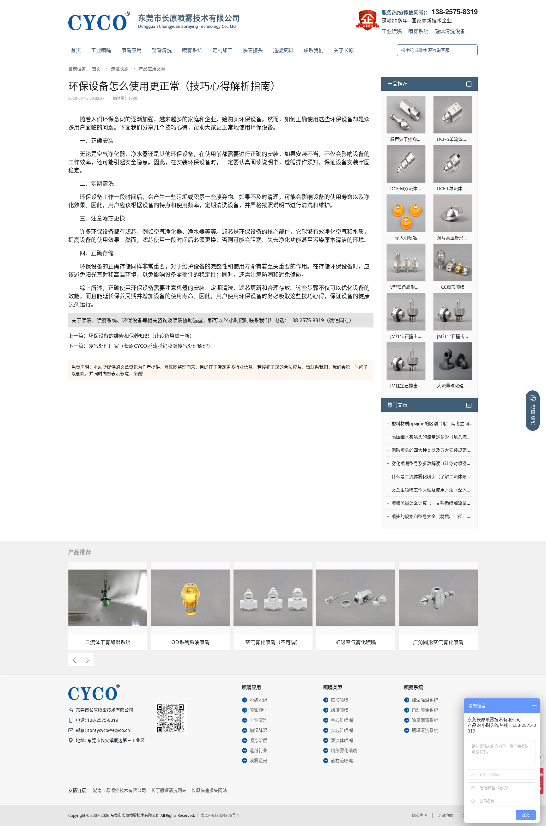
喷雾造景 (258, 760)
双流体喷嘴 (342, 740)
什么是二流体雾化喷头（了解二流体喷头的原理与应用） (431, 476)
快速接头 (253, 50)
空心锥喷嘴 (342, 720)
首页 (76, 50)
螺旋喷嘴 (340, 710)
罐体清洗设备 (450, 31)
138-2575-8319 (455, 11)
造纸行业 (258, 750)
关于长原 (344, 50)
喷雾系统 (418, 31)
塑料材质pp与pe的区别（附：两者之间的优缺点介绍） (431, 423)
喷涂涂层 (258, 740)
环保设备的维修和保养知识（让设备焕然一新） (141, 335)
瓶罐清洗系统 (425, 730)
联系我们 (313, 50)
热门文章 (397, 404)
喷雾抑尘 (258, 710)
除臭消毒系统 (425, 720)
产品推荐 (397, 83)
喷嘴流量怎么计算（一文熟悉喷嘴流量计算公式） (431, 503)
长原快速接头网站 (209, 790)
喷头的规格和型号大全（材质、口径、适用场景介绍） (431, 516)
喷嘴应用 (131, 50)
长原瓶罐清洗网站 (168, 790)
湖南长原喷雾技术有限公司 (119, 790)
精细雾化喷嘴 (344, 750)
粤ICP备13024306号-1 (220, 815)
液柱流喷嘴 (342, 760)
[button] (74, 659)
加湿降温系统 (425, 700)
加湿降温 (258, 730)
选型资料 (283, 50)
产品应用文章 (152, 69)
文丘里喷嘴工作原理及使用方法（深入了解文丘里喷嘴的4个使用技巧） (431, 490)
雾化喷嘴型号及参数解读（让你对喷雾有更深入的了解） (431, 463)
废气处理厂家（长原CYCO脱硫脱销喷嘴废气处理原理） (150, 345)
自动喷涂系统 (425, 710)
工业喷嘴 (392, 31)
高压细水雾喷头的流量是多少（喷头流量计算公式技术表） (431, 437)
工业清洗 (258, 720)
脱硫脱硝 (258, 700)
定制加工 (222, 50)
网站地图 (445, 815)
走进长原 (120, 69)
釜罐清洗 (162, 50)
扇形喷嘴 (340, 700)
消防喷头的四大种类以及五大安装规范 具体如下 (431, 450)
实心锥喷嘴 (342, 730)
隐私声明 (419, 815)
